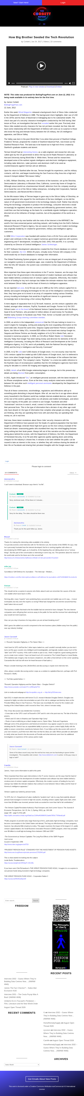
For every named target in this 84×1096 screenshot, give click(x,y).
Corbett (27, 42)
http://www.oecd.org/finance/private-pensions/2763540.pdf (24, 852)
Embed (59, 87)
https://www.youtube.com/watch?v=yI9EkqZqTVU (22, 687)
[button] (41, 65)
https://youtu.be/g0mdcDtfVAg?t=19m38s (19, 863)
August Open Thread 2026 (14, 1007)
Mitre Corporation (18, 236)
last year (20, 288)
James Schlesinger (49, 245)
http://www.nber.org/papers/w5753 (16, 844)
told (61, 336)
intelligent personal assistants (39, 383)
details (14, 370)
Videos (46, 42)
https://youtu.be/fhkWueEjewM (15, 879)
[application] (41, 65)
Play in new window (37, 87)
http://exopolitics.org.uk (34, 692)
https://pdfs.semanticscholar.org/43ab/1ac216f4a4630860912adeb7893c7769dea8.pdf (34, 815)
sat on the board (22, 309)
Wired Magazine (25, 112)
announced (39, 322)
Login (63, 3)
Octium (7, 586)
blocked (21, 373)
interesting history (30, 152)
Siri (27, 378)
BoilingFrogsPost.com (13, 105)
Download (50, 87)
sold (20, 352)
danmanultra (9, 479)
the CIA (23, 252)
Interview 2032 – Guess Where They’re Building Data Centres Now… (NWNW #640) (20, 981)
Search (35, 900)
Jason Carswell (10, 637)
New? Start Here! (21, 3)
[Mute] (70, 83)
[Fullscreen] (73, 83)
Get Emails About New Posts (42, 1079)
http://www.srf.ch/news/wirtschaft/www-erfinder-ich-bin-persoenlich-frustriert (31, 558)
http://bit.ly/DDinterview (53, 692)
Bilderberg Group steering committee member (26, 318)
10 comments (55, 42)
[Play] (9, 83)
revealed (45, 123)
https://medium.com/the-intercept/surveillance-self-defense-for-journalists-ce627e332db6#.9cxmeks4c (40, 577)
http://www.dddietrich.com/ (48, 755)
